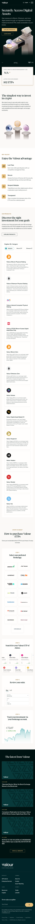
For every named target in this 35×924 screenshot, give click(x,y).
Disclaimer (12, 917)
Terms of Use (4, 920)
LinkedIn (17, 892)
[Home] (5, 2)
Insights (4, 892)
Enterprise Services (7, 881)
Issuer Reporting (19, 883)
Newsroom (4, 890)
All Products (5, 878)
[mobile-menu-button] (32, 2)
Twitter (17, 890)
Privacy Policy (4, 917)
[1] (9, 72)
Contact (17, 881)
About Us (17, 878)
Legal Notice (28, 917)
